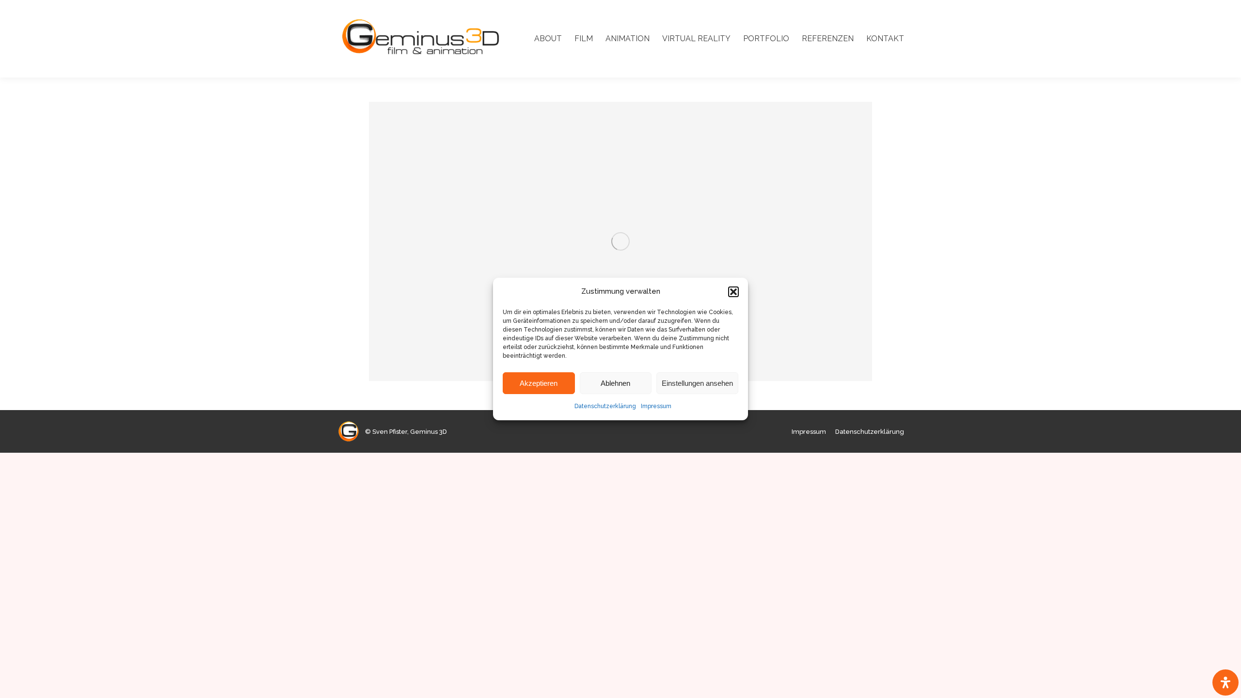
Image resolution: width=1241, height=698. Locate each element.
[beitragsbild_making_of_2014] (620, 241)
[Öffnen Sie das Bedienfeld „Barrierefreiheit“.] (1225, 682)
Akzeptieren (538, 383)
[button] (733, 292)
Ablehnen (615, 383)
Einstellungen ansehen (697, 383)
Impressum (656, 406)
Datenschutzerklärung (605, 406)
